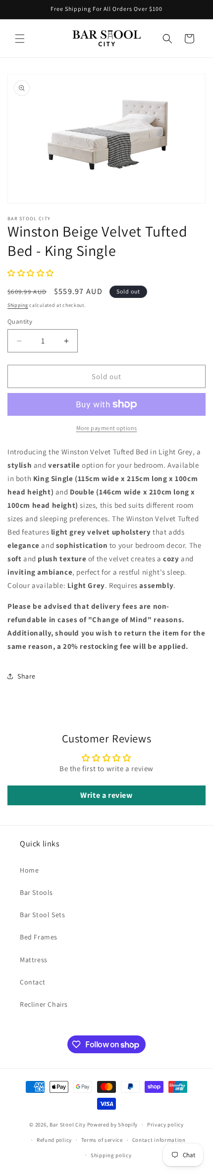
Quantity (19, 321)
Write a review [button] (106, 795)
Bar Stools (36, 892)
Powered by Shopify (112, 1124)
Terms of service (102, 1139)
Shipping (17, 305)
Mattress (34, 959)
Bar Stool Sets (42, 914)
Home (29, 870)
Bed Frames (38, 936)
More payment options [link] (106, 428)
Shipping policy (111, 1155)
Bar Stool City (68, 1124)
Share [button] (26, 676)
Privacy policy (165, 1124)
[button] (20, 38)
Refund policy (54, 1139)
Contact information (159, 1139)
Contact (32, 982)
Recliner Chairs (44, 1004)
